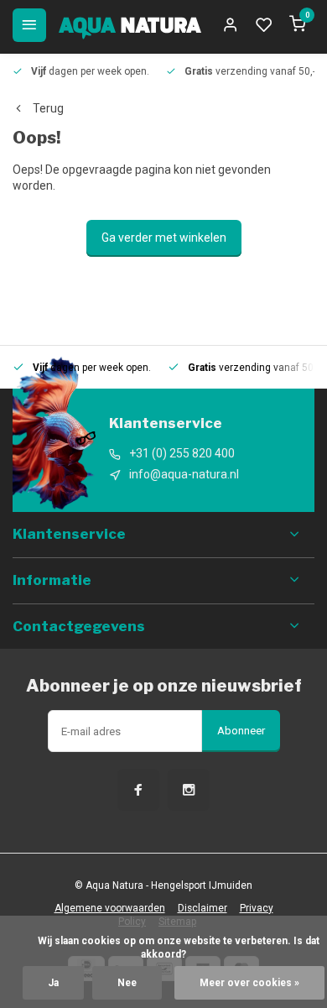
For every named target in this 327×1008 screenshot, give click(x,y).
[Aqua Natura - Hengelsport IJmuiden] (130, 25)
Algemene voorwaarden (109, 908)
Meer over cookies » (249, 983)
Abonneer (241, 730)
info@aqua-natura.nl (184, 474)
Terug (48, 108)
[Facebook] (138, 790)
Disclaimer (202, 908)
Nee (127, 983)
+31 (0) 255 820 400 (182, 453)
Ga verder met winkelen (163, 237)
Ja (53, 983)
